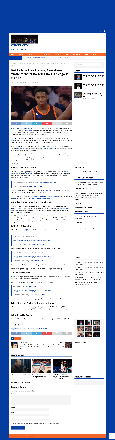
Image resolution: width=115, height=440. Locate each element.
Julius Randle (15, 276)
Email (13, 413)
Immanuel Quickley (17, 319)
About (95, 54)
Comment (14, 394)
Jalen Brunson (15, 128)
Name (13, 407)
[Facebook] (104, 31)
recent (18, 338)
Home (13, 54)
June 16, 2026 (87, 98)
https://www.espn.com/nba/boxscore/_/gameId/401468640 (29, 329)
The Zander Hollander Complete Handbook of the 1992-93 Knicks (93, 76)
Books (87, 54)
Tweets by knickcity (80, 342)
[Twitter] (101, 31)
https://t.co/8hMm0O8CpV (26, 240)
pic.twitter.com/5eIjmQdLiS (42, 240)
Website (13, 418)
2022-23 (46, 54)
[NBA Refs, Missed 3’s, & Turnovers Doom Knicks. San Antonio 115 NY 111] (88, 334)
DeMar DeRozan (29, 130)
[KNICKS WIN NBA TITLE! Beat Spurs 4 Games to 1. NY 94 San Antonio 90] (88, 328)
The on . (83, 208)
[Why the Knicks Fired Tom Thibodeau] (96, 328)
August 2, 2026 (87, 79)
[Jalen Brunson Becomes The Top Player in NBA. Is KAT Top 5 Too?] (78, 95)
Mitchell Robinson (33, 218)
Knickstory (77, 54)
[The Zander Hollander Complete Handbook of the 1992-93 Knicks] (78, 77)
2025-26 (20, 54)
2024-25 (29, 54)
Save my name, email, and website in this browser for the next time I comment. (36, 423)
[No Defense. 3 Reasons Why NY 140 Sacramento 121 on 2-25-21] (62, 366)
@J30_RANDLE (33, 287)
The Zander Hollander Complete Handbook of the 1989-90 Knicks (93, 85)
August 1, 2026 (87, 88)
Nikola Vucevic (55, 216)
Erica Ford (16, 198)
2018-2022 (55, 54)
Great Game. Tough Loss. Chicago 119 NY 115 (41, 376)
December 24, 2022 (19, 83)
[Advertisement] (57, 14)
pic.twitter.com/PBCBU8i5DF (42, 257)
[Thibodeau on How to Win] (21, 366)
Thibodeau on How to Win (20, 375)
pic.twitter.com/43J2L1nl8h (48, 182)
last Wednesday (62, 208)
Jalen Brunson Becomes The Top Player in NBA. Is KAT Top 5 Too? (93, 94)
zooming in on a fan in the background (46, 196)
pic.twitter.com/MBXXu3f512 (42, 291)
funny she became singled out (40, 198)
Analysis (67, 54)
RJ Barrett (28, 230)
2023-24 (37, 54)
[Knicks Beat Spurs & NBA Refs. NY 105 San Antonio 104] (96, 334)
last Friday (14, 210)
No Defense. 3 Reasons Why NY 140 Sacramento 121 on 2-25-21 (61, 377)
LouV (27, 83)
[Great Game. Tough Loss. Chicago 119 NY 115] (41, 366)
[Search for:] (95, 58)
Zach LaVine (20, 148)
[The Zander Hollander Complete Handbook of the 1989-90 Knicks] (78, 86)
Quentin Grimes (28, 128)
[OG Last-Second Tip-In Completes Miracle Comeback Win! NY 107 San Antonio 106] (80, 334)
